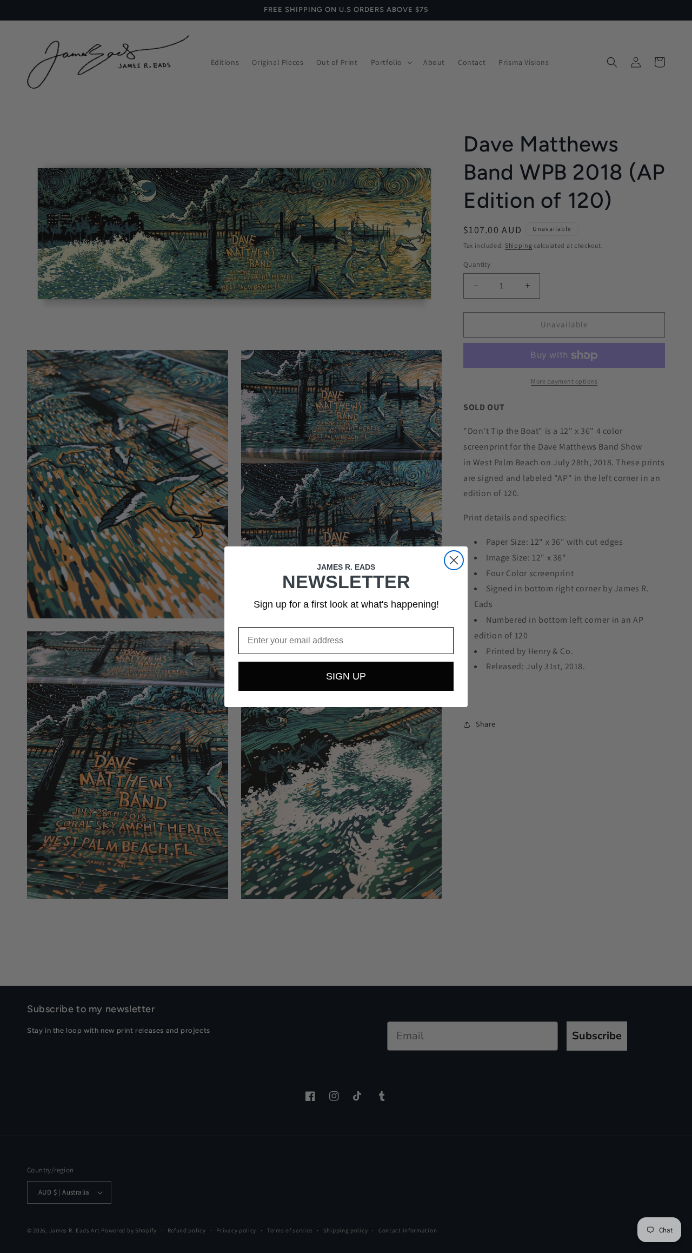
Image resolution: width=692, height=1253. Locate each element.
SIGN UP (346, 676)
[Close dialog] (453, 560)
